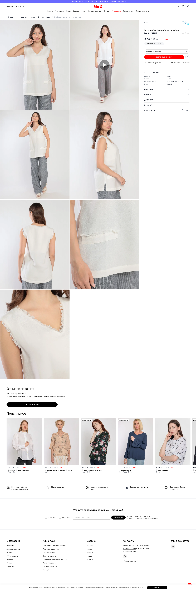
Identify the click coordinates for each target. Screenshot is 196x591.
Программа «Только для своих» (54, 546)
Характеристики (151, 73)
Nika (146, 23)
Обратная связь (12, 556)
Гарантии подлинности (51, 549)
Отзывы (9, 552)
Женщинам (10, 6)
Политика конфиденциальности (55, 559)
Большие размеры (94, 11)
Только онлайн (128, 11)
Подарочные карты (142, 11)
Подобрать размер (154, 63)
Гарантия (89, 559)
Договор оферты (49, 552)
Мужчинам (20, 6)
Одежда (76, 11)
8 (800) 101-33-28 (129, 548)
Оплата (147, 95)
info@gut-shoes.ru (129, 561)
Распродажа (116, 11)
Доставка (148, 100)
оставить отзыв (32, 404)
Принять (157, 587)
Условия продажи (49, 563)
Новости (10, 559)
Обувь (68, 11)
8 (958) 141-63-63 (129, 552)
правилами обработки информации (147, 518)
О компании (11, 546)
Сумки (83, 11)
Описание (148, 89)
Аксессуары (59, 11)
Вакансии (10, 566)
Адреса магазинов (13, 549)
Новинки (50, 11)
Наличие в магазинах (181, 63)
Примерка (90, 552)
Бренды (106, 11)
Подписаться (118, 517)
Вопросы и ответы (49, 556)
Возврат (148, 105)
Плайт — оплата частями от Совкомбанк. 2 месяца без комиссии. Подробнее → (98, 1)
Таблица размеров (50, 566)
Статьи (9, 563)
